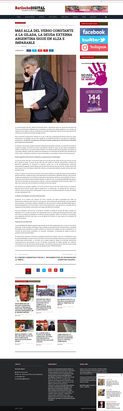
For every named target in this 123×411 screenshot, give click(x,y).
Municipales (42, 17)
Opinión (84, 17)
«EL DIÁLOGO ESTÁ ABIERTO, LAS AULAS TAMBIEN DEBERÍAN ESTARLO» (112, 383)
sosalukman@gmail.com (23, 379)
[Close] (121, 375)
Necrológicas (93, 17)
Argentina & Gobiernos (20, 22)
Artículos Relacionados (21, 281)
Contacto (21, 408)
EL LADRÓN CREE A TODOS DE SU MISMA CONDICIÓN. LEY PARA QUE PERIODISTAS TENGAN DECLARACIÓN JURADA (44, 337)
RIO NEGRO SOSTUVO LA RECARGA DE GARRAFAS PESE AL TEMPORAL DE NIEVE (66, 302)
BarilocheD (24, 46)
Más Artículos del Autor (34, 281)
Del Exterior (109, 389)
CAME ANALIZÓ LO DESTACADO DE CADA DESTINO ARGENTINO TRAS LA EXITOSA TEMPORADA (65, 338)
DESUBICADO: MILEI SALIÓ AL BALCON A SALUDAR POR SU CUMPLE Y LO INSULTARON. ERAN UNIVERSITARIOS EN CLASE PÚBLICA (43, 304)
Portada (19, 17)
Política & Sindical (53, 17)
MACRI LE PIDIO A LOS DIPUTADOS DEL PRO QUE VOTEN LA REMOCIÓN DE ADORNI (113, 406)
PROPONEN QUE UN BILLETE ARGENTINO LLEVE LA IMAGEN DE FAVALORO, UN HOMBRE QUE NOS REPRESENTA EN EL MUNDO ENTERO (24, 308)
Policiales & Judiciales (30, 17)
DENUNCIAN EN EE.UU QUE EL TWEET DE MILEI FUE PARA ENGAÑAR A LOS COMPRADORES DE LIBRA (113, 395)
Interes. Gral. (72, 321)
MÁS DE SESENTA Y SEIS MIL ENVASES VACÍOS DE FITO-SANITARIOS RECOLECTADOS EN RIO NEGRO (24, 337)
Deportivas (75, 17)
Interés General (65, 17)
